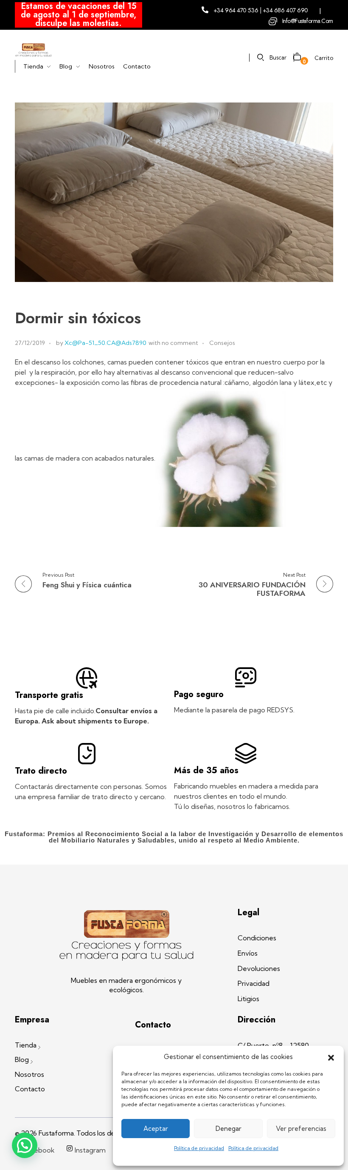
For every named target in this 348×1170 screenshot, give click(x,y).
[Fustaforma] (33, 50)
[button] (331, 1057)
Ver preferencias (301, 1128)
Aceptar (155, 1128)
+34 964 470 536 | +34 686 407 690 (260, 10)
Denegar (228, 1128)
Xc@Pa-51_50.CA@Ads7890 (105, 343)
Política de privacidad (199, 1148)
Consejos (222, 343)
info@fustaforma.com (307, 21)
